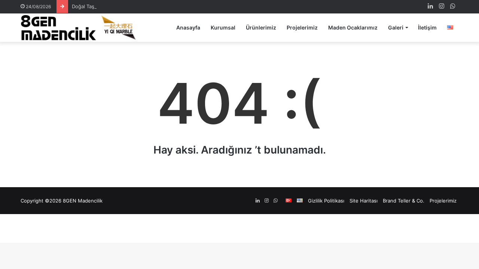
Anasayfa (188, 27)
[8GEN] (81, 28)
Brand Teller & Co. (403, 201)
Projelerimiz (302, 27)
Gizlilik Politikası (326, 201)
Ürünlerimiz (261, 27)
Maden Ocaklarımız (353, 27)
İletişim (427, 27)
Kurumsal (223, 27)
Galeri (395, 27)
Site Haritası (364, 201)
